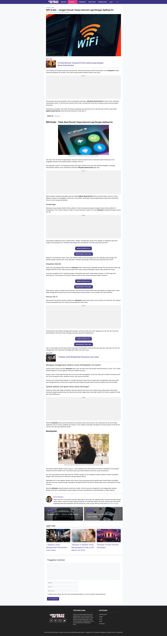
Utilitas (52, 7)
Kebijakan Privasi (90, 632)
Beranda (63, 2)
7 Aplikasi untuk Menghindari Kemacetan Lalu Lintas (56, 547)
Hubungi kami (102, 2)
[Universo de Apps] (53, 2)
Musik (100, 621)
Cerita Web (92, 2)
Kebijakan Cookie (111, 632)
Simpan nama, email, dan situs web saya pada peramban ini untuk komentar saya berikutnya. (77, 594)
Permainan (82, 2)
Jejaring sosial (103, 614)
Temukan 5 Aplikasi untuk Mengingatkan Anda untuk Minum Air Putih (83, 547)
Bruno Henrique (58, 497)
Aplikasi (71, 2)
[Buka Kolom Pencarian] (117, 2)
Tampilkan (57, 116)
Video (100, 619)
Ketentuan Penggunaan (100, 632)
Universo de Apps (113, 503)
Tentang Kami (119, 632)
